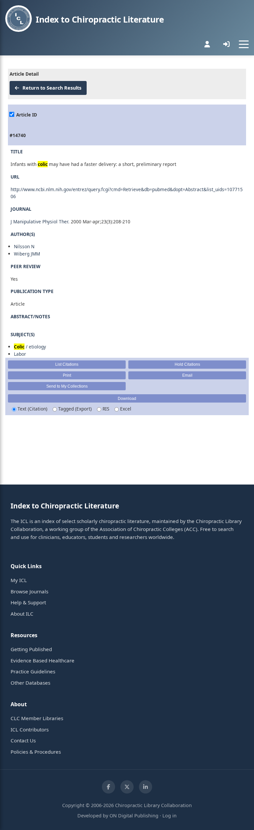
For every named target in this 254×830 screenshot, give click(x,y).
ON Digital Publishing (133, 815)
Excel (125, 409)
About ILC (22, 613)
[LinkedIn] (145, 786)
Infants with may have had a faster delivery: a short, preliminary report (93, 164)
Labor (20, 354)
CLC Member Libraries (37, 718)
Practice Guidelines (33, 671)
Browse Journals (29, 591)
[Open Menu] (244, 44)
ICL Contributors (30, 729)
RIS (105, 409)
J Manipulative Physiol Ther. (40, 221)
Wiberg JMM (27, 254)
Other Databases (30, 682)
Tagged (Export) (74, 409)
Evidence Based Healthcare (42, 660)
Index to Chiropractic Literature (100, 19)
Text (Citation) (31, 409)
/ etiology (30, 346)
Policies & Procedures (36, 751)
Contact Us (23, 740)
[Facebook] (108, 786)
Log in (169, 815)
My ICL (19, 580)
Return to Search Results (51, 88)
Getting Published (31, 649)
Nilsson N (24, 246)
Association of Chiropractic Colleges (141, 529)
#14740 (18, 135)
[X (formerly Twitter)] (127, 786)
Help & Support (28, 602)
